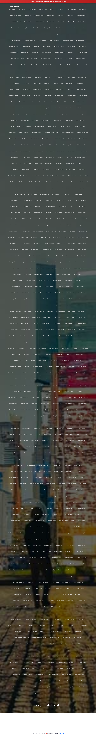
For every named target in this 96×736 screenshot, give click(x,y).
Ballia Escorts (24, 64)
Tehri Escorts (31, 625)
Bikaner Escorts (35, 114)
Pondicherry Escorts (39, 520)
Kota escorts (70, 354)
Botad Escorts (35, 120)
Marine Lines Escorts (72, 409)
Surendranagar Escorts (78, 613)
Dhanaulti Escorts (61, 181)
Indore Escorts (38, 286)
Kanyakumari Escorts (69, 323)
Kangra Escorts (25, 323)
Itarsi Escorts (60, 286)
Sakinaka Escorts (50, 563)
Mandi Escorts (34, 403)
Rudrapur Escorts (69, 557)
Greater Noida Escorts (82, 237)
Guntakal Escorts (82, 243)
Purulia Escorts (11, 533)
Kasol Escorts (82, 329)
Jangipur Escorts (26, 298)
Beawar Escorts (80, 83)
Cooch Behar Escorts (80, 157)
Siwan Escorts (50, 600)
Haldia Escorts (70, 255)
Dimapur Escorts (28, 200)
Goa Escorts (72, 231)
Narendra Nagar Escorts (45, 471)
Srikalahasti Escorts (68, 606)
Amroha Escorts (47, 34)
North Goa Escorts (50, 483)
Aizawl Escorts (60, 15)
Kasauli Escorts (50, 329)
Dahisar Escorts (38, 163)
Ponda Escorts (27, 520)
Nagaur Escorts (49, 452)
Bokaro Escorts (14, 120)
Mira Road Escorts (72, 422)
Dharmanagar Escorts (53, 188)
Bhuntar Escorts (70, 108)
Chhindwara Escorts (26, 145)
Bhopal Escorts (48, 108)
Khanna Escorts (59, 335)
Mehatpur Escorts (23, 422)
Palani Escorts (15, 496)
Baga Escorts (71, 52)
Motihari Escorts (23, 434)
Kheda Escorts (61, 342)
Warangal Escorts (24, 687)
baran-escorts (48, 77)
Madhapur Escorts (16, 391)
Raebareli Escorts (59, 533)
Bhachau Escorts (47, 95)
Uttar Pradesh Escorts (77, 656)
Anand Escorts (70, 34)
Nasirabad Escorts (13, 477)
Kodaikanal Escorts (53, 348)
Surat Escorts (66, 613)
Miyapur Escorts (26, 428)
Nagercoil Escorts (71, 452)
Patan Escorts (30, 508)
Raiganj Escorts (70, 533)
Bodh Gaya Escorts (64, 114)
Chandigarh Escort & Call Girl (51, 132)
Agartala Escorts (72, 9)
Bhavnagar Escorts (15, 101)
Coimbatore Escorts (38, 157)
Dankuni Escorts (46, 169)
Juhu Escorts (50, 311)
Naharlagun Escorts (44, 459)
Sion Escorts (38, 594)
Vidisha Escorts (16, 674)
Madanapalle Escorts (67, 385)
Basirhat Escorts (27, 83)
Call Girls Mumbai (28, 126)
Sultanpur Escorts (56, 613)
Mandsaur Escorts (45, 403)
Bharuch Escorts (83, 95)
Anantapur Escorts (81, 34)
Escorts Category (38, 212)
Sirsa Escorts (57, 594)
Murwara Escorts (81, 440)
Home (57, 274)
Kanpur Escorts (56, 323)
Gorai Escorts (34, 237)
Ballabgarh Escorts (13, 64)
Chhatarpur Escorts (13, 145)
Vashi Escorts (60, 668)
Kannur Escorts (35, 323)
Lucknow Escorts (82, 379)
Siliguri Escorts (58, 588)
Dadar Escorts (27, 163)
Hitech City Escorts (38, 274)
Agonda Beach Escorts (15, 15)
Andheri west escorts (54, 40)
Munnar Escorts (35, 440)
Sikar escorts (38, 588)
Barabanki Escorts (26, 77)
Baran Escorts (37, 77)
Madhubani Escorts (28, 391)
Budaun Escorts (46, 120)
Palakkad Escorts (46, 489)
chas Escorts (25, 138)
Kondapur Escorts (59, 354)
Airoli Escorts (50, 15)
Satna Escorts (68, 569)
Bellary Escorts (60, 89)
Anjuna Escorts (80, 40)
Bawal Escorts (69, 83)
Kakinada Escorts (58, 317)
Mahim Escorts (80, 391)
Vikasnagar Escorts (79, 674)
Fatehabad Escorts (26, 218)
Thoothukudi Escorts (54, 637)
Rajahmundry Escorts (82, 533)
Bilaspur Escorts (46, 114)
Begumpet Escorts (14, 89)
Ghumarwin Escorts (38, 231)
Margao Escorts (60, 409)
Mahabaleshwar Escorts (54, 391)
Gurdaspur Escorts (46, 249)
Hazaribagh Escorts (52, 268)
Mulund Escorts (57, 434)
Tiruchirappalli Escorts (18, 643)
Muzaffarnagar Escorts (30, 446)
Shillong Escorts (55, 582)
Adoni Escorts (61, 9)
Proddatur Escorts (41, 526)
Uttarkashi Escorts (28, 662)
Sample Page (82, 563)
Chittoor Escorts (50, 151)
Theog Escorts (77, 631)
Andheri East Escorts (30, 40)
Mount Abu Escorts (35, 434)
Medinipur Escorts (80, 416)
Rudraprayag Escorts (57, 557)
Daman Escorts (80, 163)
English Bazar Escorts (15, 212)
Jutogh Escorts (71, 311)
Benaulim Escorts (81, 89)
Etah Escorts (48, 212)
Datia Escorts (81, 169)
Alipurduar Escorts (39, 21)
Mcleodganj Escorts (55, 416)
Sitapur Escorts (79, 594)
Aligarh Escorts (27, 21)
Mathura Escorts (27, 416)
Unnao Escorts (55, 656)
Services (61, 576)
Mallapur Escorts (13, 403)
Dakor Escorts (58, 163)
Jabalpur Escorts (70, 286)
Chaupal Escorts (35, 138)
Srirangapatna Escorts (17, 613)
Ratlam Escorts (14, 551)
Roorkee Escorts (33, 557)
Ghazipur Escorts (26, 231)
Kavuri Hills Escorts (24, 335)
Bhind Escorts (16, 108)
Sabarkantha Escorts (82, 557)
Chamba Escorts (12, 132)
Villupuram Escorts (27, 680)
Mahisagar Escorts (12, 397)
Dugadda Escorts (28, 206)
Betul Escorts (37, 95)
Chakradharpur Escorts (79, 126)
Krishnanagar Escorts (15, 366)
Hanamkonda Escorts (47, 262)
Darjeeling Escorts (70, 169)
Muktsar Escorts (47, 434)
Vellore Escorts (70, 668)
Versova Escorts (81, 668)
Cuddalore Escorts (16, 163)
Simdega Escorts (81, 588)
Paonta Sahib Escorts (51, 502)
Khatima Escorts (51, 342)
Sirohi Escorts (47, 594)
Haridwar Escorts (17, 268)
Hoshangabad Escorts (16, 280)
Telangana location (41, 625)
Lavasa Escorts (84, 372)
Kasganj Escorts (71, 329)
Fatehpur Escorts (39, 218)
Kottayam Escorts (18, 360)
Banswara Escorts (14, 77)
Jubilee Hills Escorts (39, 311)
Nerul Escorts (13, 483)
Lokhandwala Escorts (59, 379)
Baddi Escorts (35, 52)
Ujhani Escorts (26, 656)
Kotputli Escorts (80, 354)
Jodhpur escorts (69, 305)
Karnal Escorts (14, 329)
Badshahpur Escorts (47, 52)
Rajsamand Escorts (50, 539)
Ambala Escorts (37, 28)
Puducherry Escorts (66, 526)
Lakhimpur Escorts (49, 372)
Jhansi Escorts (14, 305)
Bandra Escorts (17, 71)
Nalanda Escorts (18, 465)
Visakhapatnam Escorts (50, 680)
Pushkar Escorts (22, 533)
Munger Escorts (24, 440)
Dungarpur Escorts (50, 206)
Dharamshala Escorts (28, 188)
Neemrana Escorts (50, 477)
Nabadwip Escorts (78, 446)
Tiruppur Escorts (65, 643)
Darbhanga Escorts (58, 169)
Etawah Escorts (58, 212)
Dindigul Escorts (50, 200)
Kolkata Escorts (16, 354)
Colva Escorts (60, 157)
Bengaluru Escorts (13, 95)
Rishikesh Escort (58, 551)
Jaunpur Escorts (47, 298)
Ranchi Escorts (59, 545)
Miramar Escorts (84, 422)
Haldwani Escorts (81, 255)
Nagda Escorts (59, 452)
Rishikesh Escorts (69, 551)
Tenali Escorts (53, 625)
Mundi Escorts (13, 440)
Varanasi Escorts (25, 668)
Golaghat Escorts (82, 231)
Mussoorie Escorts (17, 446)
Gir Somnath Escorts (51, 231)
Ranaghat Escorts (48, 545)
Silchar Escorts (48, 588)
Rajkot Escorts (28, 539)
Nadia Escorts (24, 452)
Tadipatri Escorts (45, 619)
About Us (52, 9)
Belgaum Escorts (37, 89)
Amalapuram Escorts (14, 28)
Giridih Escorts (62, 231)
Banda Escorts (60, 64)
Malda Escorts (72, 397)
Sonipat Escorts (81, 600)
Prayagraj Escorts (29, 526)
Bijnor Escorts (25, 114)
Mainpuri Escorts (24, 397)
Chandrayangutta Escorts (67, 132)
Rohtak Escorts (22, 557)
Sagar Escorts (14, 563)
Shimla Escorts (66, 582)
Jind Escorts (59, 305)
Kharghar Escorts (28, 342)
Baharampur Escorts (45, 58)
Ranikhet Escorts (71, 545)
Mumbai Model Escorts (81, 434)
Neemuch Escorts (62, 477)
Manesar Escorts (57, 403)
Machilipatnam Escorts (38, 385)
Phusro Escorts (58, 514)
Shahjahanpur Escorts (71, 576)
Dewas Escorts (49, 181)
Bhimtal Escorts (81, 101)
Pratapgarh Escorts (17, 526)
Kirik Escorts (11, 348)
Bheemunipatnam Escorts (30, 101)
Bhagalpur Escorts (59, 95)
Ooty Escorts (14, 489)
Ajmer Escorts (70, 15)
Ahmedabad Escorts (39, 15)
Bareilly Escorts (71, 77)
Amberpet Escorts (48, 28)
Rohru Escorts (12, 557)
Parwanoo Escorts (64, 502)
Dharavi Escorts (40, 188)
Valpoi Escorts (62, 662)
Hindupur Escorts (78, 268)
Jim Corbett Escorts (48, 305)
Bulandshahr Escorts (58, 120)
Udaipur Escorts (58, 650)
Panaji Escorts (56, 496)
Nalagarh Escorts (78, 459)
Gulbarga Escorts (38, 243)
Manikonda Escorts (37, 409)
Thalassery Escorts (19, 631)
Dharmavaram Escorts (80, 188)
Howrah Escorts (68, 280)
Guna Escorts (71, 243)
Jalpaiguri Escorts (58, 292)
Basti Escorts (37, 83)
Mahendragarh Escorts (68, 391)
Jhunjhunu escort (25, 305)
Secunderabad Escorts (29, 576)
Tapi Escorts (21, 625)
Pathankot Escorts (81, 508)
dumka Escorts (39, 206)
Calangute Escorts (15, 126)
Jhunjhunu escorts (36, 305)
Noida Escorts (23, 483)
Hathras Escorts (40, 268)
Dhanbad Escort (73, 181)
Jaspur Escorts (36, 298)
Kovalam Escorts (42, 360)
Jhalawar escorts (82, 298)
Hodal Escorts (49, 274)
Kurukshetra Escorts (23, 372)
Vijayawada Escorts (53, 674)
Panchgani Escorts (67, 496)
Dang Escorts (36, 169)
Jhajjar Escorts (71, 298)
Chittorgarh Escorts (72, 151)
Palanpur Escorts (26, 496)
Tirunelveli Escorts (31, 643)
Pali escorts (36, 496)
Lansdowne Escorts (72, 372)
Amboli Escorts (59, 28)
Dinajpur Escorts (39, 200)
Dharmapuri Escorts (66, 188)
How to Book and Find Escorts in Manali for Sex (49, 280)
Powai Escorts (81, 520)
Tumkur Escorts (36, 650)
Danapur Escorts (26, 169)
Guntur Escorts (24, 249)
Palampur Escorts (80, 489)
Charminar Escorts (14, 138)
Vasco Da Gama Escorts (48, 668)
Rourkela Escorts (44, 557)
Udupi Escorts (80, 650)
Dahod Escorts (48, 163)
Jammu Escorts (81, 292)
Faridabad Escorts (81, 212)
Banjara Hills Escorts (66, 71)
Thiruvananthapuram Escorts (22, 637)
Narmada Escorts (70, 471)
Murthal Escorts (70, 440)
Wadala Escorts (13, 687)
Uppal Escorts (65, 656)
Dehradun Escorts (60, 175)
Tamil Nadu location (69, 619)
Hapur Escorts (72, 262)
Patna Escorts (26, 514)
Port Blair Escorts (63, 520)
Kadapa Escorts (25, 317)
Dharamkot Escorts (15, 188)
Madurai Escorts (41, 391)
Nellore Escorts (73, 477)
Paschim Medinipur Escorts (16, 508)
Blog (55, 114)
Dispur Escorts (60, 200)
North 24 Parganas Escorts (36, 483)
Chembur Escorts (46, 138)
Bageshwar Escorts (82, 52)
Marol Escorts (84, 409)
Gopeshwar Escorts (23, 237)
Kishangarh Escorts (21, 348)
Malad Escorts (35, 397)
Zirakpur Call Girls (60, 687)
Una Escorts (46, 656)
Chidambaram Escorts (54, 145)
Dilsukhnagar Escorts (15, 200)
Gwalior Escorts (26, 255)
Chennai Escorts (71, 138)
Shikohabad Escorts (43, 582)
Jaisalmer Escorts (25, 292)
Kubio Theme (61, 733)
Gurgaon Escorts (58, 249)
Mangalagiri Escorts (69, 403)
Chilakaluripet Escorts (68, 145)
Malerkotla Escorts (83, 397)
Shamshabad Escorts (18, 582)
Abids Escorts (12, 9)
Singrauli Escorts (18, 594)
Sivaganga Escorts (27, 600)
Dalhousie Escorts (69, 163)
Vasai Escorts (35, 668)
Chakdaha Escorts (65, 126)
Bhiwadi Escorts (26, 108)
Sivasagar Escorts (39, 600)
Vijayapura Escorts (27, 674)
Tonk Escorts (26, 650)
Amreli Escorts (25, 34)
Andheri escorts (42, 40)
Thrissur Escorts (66, 637)
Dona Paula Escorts (81, 200)
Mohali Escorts (59, 428)
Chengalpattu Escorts (59, 138)
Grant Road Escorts (69, 237)
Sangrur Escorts (33, 569)
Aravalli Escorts (27, 46)
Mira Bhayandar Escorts (58, 422)
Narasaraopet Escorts (16, 471)
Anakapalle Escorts (59, 34)
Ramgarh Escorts (14, 545)
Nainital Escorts (67, 459)
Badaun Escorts (25, 52)
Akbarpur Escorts (81, 15)
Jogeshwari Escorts (80, 305)
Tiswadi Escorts (16, 650)
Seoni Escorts (52, 576)
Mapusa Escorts (49, 409)
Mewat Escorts (45, 422)
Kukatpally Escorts (37, 366)
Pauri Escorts (36, 514)
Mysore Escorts (56, 446)
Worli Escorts (35, 687)
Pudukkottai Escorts (78, 526)
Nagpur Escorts (82, 452)
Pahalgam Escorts (34, 489)
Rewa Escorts (25, 551)
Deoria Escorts (22, 181)
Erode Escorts (27, 212)
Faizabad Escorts (69, 212)
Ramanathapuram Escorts (64, 539)
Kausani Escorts (13, 335)
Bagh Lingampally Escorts (17, 58)
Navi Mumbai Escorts (26, 477)
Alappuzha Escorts (16, 21)
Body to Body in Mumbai (78, 114)
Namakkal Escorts (55, 465)
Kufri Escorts (27, 366)
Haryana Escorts (29, 268)
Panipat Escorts (39, 502)
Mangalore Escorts (82, 403)
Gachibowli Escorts (14, 225)
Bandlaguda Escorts (82, 64)
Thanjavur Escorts (66, 631)
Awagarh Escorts (71, 46)
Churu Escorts (27, 157)
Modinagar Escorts (37, 428)
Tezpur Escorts (84, 625)
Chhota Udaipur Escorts (40, 145)
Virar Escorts (38, 680)
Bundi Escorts (69, 120)
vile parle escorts (15, 680)
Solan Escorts (70, 600)
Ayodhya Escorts (83, 46)
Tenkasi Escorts (73, 625)
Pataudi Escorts (40, 508)
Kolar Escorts (75, 348)
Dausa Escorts (23, 175)
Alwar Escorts (81, 21)
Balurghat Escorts (35, 64)
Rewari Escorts (47, 551)
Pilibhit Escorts (68, 514)
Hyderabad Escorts (80, 280)
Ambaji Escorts (26, 28)
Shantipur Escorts (31, 582)
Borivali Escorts (25, 120)
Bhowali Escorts (59, 108)
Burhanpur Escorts (80, 120)
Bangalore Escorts (29, 71)
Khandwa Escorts (47, 335)
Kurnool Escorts (82, 366)
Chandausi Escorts (23, 132)
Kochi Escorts (33, 348)
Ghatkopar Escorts (81, 225)
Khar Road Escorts (70, 335)
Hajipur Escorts (59, 255)
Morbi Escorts (82, 428)
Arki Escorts (37, 46)
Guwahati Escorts (15, 255)
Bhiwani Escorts (37, 108)
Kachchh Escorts (82, 311)
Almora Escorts (50, 21)
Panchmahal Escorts (27, 502)
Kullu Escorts (49, 366)
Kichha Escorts (82, 342)
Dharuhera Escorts (32, 194)
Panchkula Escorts (79, 496)
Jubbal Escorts (27, 311)
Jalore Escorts (48, 292)
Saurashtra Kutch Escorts (81, 569)
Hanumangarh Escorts (60, 262)
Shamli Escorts (83, 576)
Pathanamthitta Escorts (53, 508)
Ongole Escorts (72, 483)
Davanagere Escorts (35, 175)
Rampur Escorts (37, 545)
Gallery (37, 225)
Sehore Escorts (42, 576)
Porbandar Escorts (51, 520)
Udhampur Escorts (69, 650)
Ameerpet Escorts (71, 28)
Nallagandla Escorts (43, 465)
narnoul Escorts (81, 471)
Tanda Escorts (11, 625)
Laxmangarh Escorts (15, 379)
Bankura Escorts (78, 71)
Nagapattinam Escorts (36, 452)
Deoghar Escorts (12, 181)
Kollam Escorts (26, 354)
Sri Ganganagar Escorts (29, 606)
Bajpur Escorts (68, 58)
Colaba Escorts (50, 157)
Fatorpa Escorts (50, 218)
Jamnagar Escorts (14, 298)
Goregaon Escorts (57, 237)
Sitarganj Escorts (15, 600)
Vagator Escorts (52, 662)
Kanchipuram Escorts (82, 317)
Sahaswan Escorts (38, 563)
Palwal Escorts (46, 496)
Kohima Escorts (65, 348)
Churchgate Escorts (15, 157)
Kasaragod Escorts (25, 329)
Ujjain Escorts (36, 656)
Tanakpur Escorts (81, 619)
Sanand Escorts (22, 569)
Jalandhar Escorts (37, 292)
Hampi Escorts (24, 262)
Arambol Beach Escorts (14, 46)
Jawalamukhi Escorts (59, 298)
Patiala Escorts (15, 514)
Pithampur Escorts (79, 514)
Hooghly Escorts (66, 274)
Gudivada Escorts (14, 243)
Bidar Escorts (80, 108)
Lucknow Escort (71, 379)
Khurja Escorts (72, 342)
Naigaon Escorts (56, 459)
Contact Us (69, 157)
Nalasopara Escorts (30, 465)
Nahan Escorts (32, 459)
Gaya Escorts (70, 225)
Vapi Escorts (83, 662)
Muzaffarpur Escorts (44, 446)
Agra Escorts (28, 15)
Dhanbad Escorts (84, 181)
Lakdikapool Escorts (36, 372)
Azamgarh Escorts (13, 52)
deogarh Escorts (84, 175)
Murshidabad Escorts (58, 440)
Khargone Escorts (40, 342)
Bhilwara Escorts (43, 101)
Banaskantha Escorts (48, 64)
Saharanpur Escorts (25, 563)
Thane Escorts (43, 631)
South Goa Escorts (16, 606)
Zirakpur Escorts (72, 687)
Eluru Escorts (73, 206)
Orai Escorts (23, 489)
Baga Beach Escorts (60, 52)
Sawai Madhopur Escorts (15, 576)
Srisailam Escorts (44, 613)
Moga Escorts (49, 428)
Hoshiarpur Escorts (30, 280)
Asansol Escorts (47, 46)
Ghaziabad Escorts (13, 231)
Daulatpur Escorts (12, 175)
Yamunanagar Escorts (47, 687)
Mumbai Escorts (68, 434)
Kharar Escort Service (15, 342)
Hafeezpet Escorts (48, 255)
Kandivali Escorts (14, 323)
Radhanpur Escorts (47, 533)
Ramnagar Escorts (25, 545)
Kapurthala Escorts (81, 323)
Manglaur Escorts (25, 409)
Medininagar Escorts (68, 416)
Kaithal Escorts (46, 317)
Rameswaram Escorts (79, 539)
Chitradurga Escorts (25, 151)
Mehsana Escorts (35, 422)
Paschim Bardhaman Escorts (79, 502)
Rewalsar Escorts (36, 551)
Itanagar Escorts (49, 286)
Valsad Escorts (72, 662)
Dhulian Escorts (78, 194)
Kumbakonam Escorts (60, 366)
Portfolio (73, 520)
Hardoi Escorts (83, 262)
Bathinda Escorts (58, 83)
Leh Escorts (26, 379)
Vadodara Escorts (40, 662)
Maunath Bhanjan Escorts (40, 416)
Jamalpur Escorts (70, 292)
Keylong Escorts (36, 335)
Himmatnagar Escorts (65, 268)
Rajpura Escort (38, 539)
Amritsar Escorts (36, 34)
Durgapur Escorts (62, 206)
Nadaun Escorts (14, 452)
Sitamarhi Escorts (67, 594)
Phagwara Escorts (46, 514)
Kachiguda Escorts (13, 317)
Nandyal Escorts (67, 465)
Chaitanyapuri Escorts (52, 126)
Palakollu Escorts (69, 489)
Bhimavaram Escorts (56, 101)
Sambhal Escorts (71, 563)
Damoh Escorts (14, 169)
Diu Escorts (70, 200)
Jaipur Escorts (80, 286)
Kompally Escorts (48, 354)
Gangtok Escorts (60, 225)
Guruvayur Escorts (69, 249)
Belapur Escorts (26, 89)
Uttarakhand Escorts (15, 662)
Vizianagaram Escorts (79, 680)
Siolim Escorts (28, 594)
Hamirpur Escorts (13, 262)
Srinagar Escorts (80, 606)
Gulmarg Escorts (61, 243)
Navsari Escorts (38, 477)
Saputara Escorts (57, 569)
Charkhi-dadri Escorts (82, 132)
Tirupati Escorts (42, 643)
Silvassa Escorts (70, 588)
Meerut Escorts (11, 422)
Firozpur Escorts (83, 218)
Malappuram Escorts (47, 397)
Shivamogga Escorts (78, 582)
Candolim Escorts (39, 126)
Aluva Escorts (61, 21)
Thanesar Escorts (54, 631)
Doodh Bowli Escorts (15, 206)
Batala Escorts (47, 83)
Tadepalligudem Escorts (16, 619)
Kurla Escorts (72, 366)
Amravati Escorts (83, 28)
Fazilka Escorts (60, 218)
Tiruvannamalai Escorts (77, 643)
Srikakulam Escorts (43, 606)
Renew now (51, 1)
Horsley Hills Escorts (78, 274)
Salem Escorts (60, 563)
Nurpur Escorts (61, 483)
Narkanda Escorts (58, 471)
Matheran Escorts (15, 416)
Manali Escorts (24, 403)
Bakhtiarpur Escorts (80, 58)
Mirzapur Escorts (15, 428)
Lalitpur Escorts (61, 372)
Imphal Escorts (28, 286)
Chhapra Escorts (83, 138)
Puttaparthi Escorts (34, 533)
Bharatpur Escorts (71, 95)
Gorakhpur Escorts (45, 237)
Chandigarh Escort (36, 132)
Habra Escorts (37, 255)
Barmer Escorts (82, 77)
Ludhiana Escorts (26, 385)
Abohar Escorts (32, 9)
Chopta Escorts (84, 151)
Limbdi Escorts (46, 379)
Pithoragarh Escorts (16, 520)
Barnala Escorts (16, 83)
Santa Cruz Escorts (45, 569)
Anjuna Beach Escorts (68, 40)
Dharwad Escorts (44, 194)
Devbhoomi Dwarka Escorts (36, 181)
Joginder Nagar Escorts (15, 311)
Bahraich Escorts (58, 58)
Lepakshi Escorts (36, 379)
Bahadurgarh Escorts (32, 58)
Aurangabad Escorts (59, 46)
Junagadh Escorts (60, 311)
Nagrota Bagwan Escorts (19, 459)
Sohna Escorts (60, 600)
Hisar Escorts (27, 274)
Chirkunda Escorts (12, 151)
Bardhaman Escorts (59, 77)
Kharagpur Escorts (82, 335)
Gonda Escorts (11, 237)
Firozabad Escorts (72, 218)
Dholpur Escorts (67, 194)
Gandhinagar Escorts (47, 225)
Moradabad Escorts (70, 428)
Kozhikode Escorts (65, 360)
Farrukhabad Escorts (14, 218)
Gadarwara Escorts (27, 225)
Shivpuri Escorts (28, 588)
